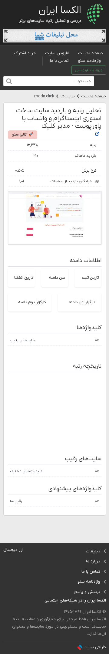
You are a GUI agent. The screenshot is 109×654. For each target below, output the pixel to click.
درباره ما (93, 561)
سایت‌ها (68, 96)
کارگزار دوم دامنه (32, 302)
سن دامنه (57, 277)
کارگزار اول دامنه (82, 302)
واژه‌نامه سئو (89, 61)
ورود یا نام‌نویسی (89, 70)
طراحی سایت (95, 647)
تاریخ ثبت (90, 277)
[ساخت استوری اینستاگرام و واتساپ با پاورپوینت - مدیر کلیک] (97, 134)
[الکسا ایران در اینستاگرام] (39, 601)
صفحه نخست (90, 53)
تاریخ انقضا (23, 277)
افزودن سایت (57, 53)
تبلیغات (93, 551)
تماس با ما (59, 61)
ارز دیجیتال (13, 550)
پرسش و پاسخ (87, 592)
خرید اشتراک (25, 53)
